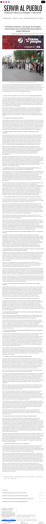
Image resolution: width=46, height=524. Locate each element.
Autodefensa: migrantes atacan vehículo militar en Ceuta (14, 492)
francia (9, 478)
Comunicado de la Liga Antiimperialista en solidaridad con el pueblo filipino (17, 498)
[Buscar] (43, 2)
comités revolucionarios (38, 476)
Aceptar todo (8, 520)
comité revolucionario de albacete (8, 476)
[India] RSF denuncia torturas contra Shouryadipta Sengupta (15, 501)
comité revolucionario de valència (29, 476)
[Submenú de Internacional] (11, 18)
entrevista (5, 478)
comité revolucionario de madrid (18, 476)
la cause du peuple (13, 478)
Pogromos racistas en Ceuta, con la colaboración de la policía (15, 495)
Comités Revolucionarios (17, 33)
